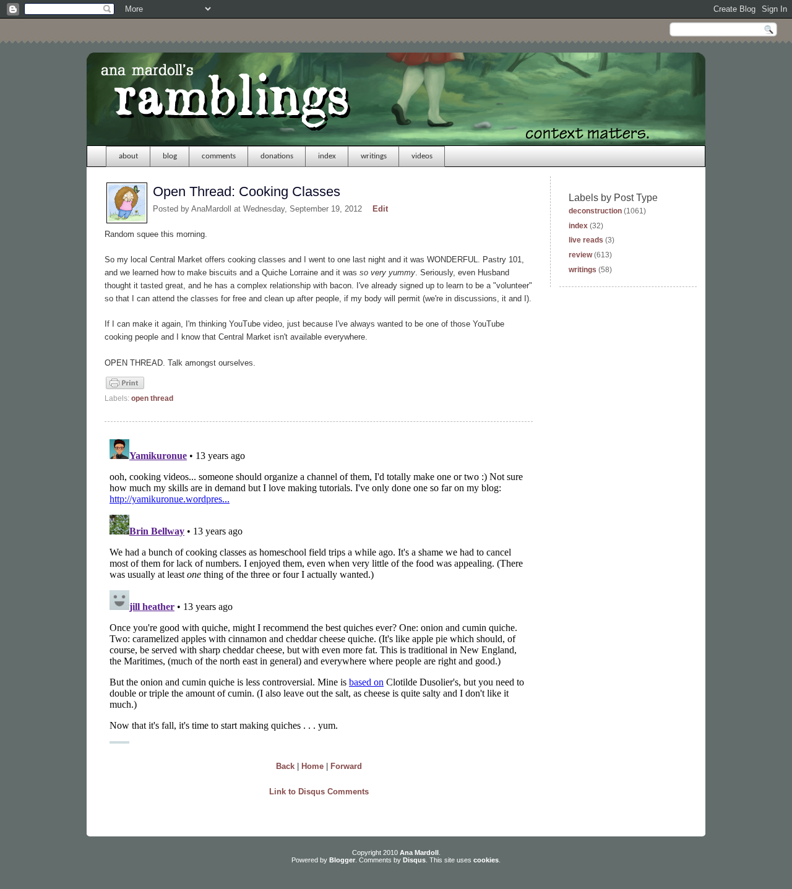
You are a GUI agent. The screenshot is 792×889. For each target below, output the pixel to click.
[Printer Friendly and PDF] (125, 388)
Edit (380, 208)
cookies (486, 860)
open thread (152, 398)
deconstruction (595, 211)
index (327, 156)
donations (276, 156)
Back (285, 766)
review (580, 255)
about (128, 156)
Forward (346, 766)
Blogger (342, 860)
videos (422, 156)
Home (312, 766)
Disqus (414, 860)
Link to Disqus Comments (319, 791)
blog (170, 156)
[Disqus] (319, 589)
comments (219, 156)
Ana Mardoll (419, 852)
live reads (586, 240)
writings (374, 156)
